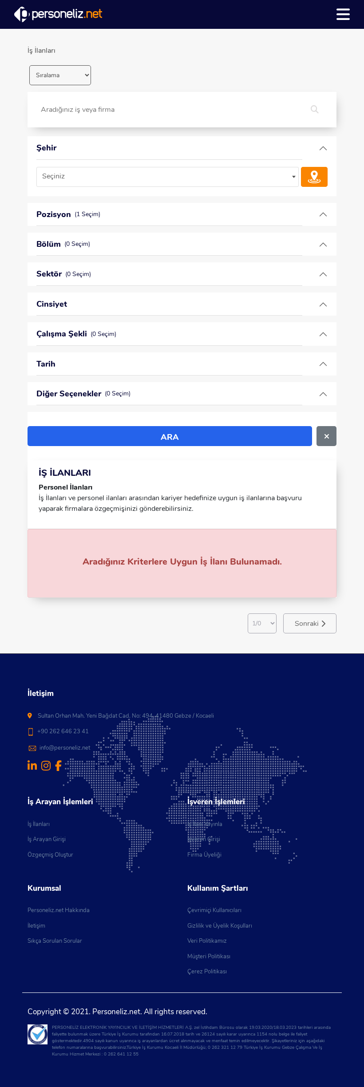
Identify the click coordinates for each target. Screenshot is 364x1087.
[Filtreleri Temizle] (326, 436)
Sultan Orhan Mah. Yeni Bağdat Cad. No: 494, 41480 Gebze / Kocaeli (126, 716)
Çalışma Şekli (76, 333)
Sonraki (307, 623)
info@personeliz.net (65, 748)
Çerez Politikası (207, 972)
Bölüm (63, 244)
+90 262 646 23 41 (63, 731)
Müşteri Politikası (208, 957)
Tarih (45, 364)
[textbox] (167, 176)
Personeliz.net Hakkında (59, 910)
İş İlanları (39, 824)
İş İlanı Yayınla (204, 824)
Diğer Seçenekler (83, 393)
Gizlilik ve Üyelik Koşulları (219, 926)
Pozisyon (68, 214)
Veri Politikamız (207, 941)
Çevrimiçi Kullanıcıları (214, 910)
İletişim (36, 926)
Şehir (46, 147)
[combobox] (167, 177)
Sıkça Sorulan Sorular (55, 941)
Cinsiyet (51, 304)
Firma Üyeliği (204, 855)
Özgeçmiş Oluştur (50, 855)
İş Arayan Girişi (47, 839)
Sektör (63, 274)
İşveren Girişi (203, 839)
